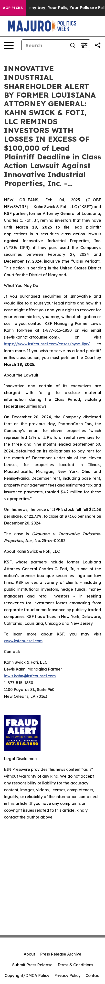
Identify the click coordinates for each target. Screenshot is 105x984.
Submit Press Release (32, 964)
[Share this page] (97, 45)
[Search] (72, 45)
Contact (93, 975)
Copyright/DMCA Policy (27, 975)
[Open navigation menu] (9, 45)
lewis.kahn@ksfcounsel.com (30, 675)
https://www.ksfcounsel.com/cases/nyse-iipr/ (47, 343)
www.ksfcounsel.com (23, 640)
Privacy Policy (67, 975)
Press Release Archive (60, 954)
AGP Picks (13, 8)
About (29, 954)
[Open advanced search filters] (84, 45)
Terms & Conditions (75, 964)
